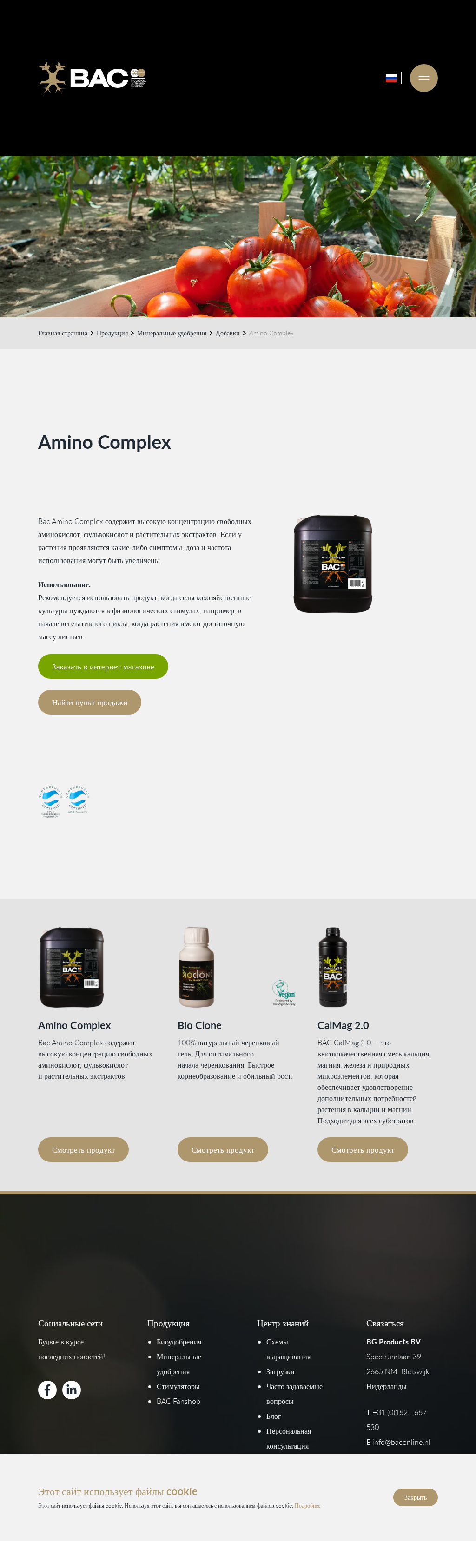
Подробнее (307, 1505)
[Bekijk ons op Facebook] (47, 1390)
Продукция (112, 332)
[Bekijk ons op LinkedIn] (71, 1390)
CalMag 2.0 (343, 1025)
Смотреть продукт (83, 1149)
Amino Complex (74, 1025)
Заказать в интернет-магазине (103, 666)
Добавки (228, 332)
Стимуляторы (178, 1386)
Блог (273, 1416)
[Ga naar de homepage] (92, 78)
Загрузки (280, 1371)
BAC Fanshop (178, 1401)
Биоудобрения (179, 1342)
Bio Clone (200, 1025)
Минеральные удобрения (171, 332)
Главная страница (62, 332)
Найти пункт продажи (89, 702)
